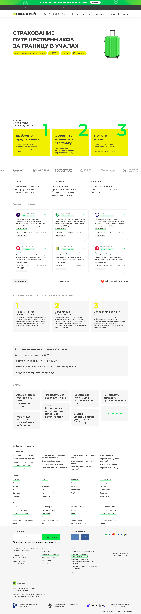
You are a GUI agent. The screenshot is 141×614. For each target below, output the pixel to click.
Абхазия (16, 479)
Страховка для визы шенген (53, 464)
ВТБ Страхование (107, 507)
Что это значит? (127, 611)
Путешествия (78, 14)
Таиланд (103, 483)
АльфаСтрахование (27, 246)
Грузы (113, 14)
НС (88, 14)
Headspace (124, 553)
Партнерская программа (51, 549)
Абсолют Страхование (80, 507)
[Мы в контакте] (75, 537)
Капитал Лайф (106, 517)
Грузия (45, 479)
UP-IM (126, 555)
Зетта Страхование (50, 520)
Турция (103, 486)
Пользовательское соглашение (82, 549)
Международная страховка (24, 459)
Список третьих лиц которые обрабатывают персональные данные (82, 573)
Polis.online (18, 446)
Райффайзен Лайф (108, 520)
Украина (103, 493)
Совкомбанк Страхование (52, 517)
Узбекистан (105, 490)
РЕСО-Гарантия (65, 213)
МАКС (73, 513)
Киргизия (75, 479)
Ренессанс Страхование (28, 213)
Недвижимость (100, 14)
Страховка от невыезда (110, 468)
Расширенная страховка (23, 462)
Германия (17, 496)
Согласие (46, 513)
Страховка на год (107, 455)
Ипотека (65, 14)
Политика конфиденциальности (83, 552)
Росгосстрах (47, 507)
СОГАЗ (15, 507)
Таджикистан (105, 479)
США (73, 496)
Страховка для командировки (54, 468)
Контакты (47, 7)
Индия (45, 490)
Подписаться (51, 537)
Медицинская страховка (23, 455)
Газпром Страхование (109, 510)
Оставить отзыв (20, 281)
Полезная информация (60, 7)
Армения (16, 486)
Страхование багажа (21, 469)
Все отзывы (64, 281)
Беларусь (17, 490)
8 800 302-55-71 (18, 564)
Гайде (73, 510)
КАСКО (55, 14)
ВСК (43, 524)
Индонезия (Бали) (49, 493)
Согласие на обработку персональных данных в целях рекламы (82, 561)
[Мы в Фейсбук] (85, 537)
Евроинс (102, 213)
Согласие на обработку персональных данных (79, 555)
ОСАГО (46, 14)
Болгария (17, 493)
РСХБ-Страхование (66, 246)
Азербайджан (19, 483)
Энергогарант (76, 520)
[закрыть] (127, 2)
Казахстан (46, 496)
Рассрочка (123, 14)
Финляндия (105, 496)
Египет (45, 483)
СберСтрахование (20, 510)
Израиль (45, 486)
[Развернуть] (59, 542)
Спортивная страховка (22, 465)
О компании (37, 7)
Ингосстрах (17, 517)
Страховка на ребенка (109, 464)
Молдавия (75, 490)
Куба (73, 486)
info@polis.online (19, 561)
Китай (73, 483)
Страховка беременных (51, 461)
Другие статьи (114, 414)
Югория (16, 524)
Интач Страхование (108, 513)
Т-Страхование (77, 517)
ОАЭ (73, 493)
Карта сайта (46, 560)
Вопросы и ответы (48, 557)
